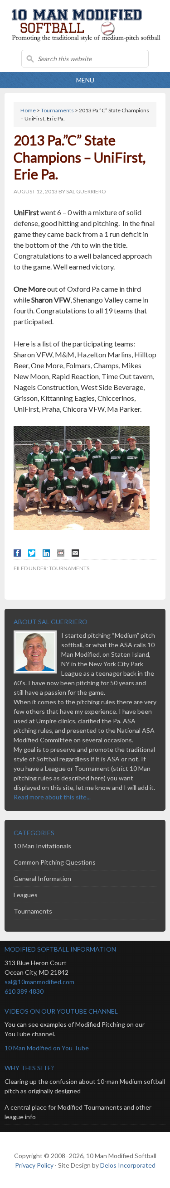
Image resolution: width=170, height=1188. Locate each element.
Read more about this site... (52, 797)
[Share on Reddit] (60, 553)
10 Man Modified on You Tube (47, 1048)
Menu (85, 80)
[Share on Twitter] (31, 553)
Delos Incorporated (127, 1165)
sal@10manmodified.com (39, 982)
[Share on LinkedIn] (46, 553)
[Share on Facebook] (17, 553)
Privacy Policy (34, 1165)
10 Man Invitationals (42, 846)
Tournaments (69, 568)
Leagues (26, 895)
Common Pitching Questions (55, 862)
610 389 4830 (24, 991)
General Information (42, 878)
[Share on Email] (75, 553)
